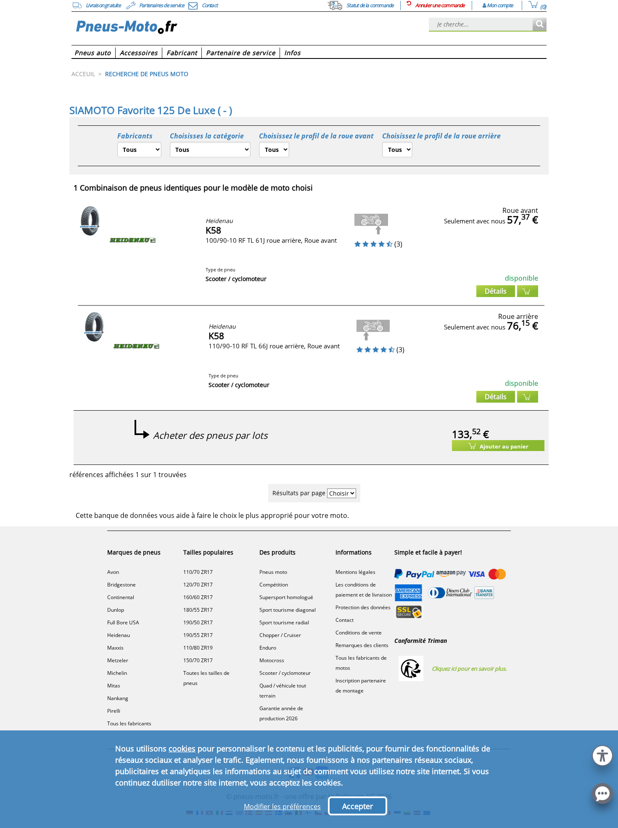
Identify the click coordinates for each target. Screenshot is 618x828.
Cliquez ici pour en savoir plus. (469, 668)
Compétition (273, 584)
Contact (344, 620)
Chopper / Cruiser (280, 635)
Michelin (117, 673)
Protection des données (363, 607)
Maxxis (115, 647)
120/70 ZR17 (198, 584)
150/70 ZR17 (198, 660)
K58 (213, 230)
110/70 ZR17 (198, 572)
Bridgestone (121, 584)
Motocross (271, 660)
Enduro (267, 647)
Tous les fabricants (129, 723)
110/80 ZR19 (198, 647)
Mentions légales (355, 572)
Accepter (357, 806)
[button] (602, 754)
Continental (120, 597)
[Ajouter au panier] (527, 291)
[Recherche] (540, 25)
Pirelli (113, 710)
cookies (182, 748)
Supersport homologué (286, 597)
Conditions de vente (358, 632)
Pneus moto (273, 572)
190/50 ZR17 (198, 622)
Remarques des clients (361, 645)
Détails (496, 291)
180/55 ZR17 (198, 609)
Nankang (117, 698)
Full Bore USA (123, 622)
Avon (113, 572)
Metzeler (117, 660)
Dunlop (115, 609)
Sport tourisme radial (284, 622)
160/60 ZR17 (198, 597)
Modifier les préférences (282, 806)
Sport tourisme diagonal (287, 609)
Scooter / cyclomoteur (285, 673)
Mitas (113, 685)
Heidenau (118, 635)
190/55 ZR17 (198, 635)
